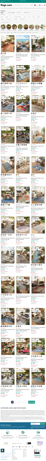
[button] (3, 17)
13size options (33, 294)
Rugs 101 (24, 453)
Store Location (14, 452)
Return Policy (25, 454)
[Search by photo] (14, 5)
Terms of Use (3, 453)
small (11, 32)
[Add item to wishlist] (13, 36)
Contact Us (24, 449)
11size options (33, 85)
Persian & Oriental (6, 8)
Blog (12, 451)
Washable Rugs (11, 8)
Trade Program (14, 457)
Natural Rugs (15, 8)
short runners (23, 32)
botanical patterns (38, 412)
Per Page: (26, 12)
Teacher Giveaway (14, 459)
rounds (4, 32)
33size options (3, 328)
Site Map (13, 453)
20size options (3, 85)
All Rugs (2, 8)
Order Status (43, 0)
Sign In (37, 5)
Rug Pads (26, 8)
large (37, 32)
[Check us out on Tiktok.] (38, 451)
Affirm (13, 454)
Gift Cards (13, 450)
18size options (3, 264)
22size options (18, 294)
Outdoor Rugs (19, 8)
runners (8, 32)
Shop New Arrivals (23, 0)
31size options (18, 146)
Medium (30, 32)
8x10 (26, 32)
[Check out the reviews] (37, 456)
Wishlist (42, 5)
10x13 (33, 32)
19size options (18, 113)
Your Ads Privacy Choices (5, 455)
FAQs (23, 451)
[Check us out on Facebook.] (34, 451)
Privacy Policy (34, 426)
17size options (33, 206)
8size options (33, 176)
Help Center (25, 452)
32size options (3, 236)
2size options (3, 55)
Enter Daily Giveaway (15, 458)
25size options (33, 266)
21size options (33, 53)
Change (13, 12)
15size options (3, 176)
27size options (18, 85)
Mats (28, 8)
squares (15, 32)
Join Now (43, 423)
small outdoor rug (8, 414)
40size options (18, 204)
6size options (33, 236)
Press (24, 457)
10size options (18, 53)
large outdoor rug (33, 414)
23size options (33, 144)
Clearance (43, 8)
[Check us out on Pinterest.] (40, 451)
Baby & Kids (23, 8)
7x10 (18, 32)
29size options (3, 115)
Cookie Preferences (4, 457)
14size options (33, 358)
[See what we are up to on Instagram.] (36, 451)
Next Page (31, 402)
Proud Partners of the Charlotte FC (17, 449)
